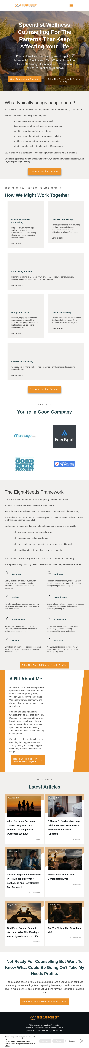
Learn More (17, 243)
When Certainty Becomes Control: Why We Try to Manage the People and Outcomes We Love (24, 819)
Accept (45, 1041)
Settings (72, 1041)
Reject (58, 1041)
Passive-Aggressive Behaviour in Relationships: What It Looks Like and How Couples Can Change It (24, 872)
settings (7, 1046)
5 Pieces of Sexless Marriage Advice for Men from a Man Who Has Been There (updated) (64, 819)
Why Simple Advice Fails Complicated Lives (64, 872)
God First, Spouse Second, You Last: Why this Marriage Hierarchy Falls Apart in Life (24, 923)
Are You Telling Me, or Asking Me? (64, 923)
